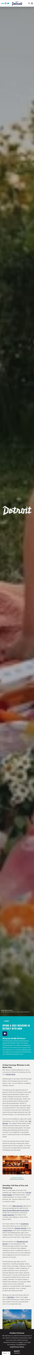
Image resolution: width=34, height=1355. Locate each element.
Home (6, 1021)
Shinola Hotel (10, 1074)
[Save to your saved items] (5, 1033)
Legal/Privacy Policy (17, 1347)
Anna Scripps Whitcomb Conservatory (16, 1210)
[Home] (17, 3)
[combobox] (6, 1353)
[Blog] (6, 3)
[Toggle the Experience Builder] (2, 3)
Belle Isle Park (18, 1206)
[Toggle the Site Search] (29, 3)
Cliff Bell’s (10, 1297)
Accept (17, 1351)
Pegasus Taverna (20, 1228)
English (5, 1353)
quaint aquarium (8, 1215)
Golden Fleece (7, 1230)
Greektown (24, 1224)
